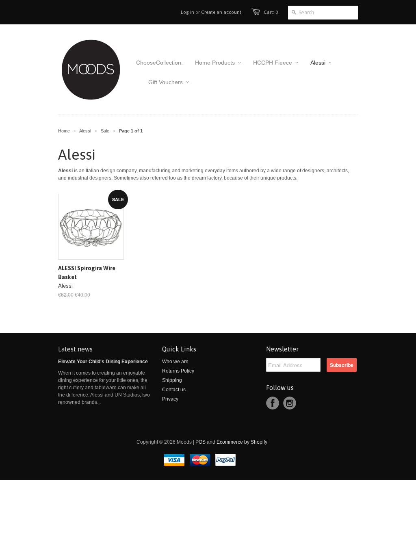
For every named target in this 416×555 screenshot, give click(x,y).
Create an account (221, 12)
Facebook (272, 403)
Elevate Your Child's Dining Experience (103, 361)
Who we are (175, 361)
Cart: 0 (271, 12)
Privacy (170, 399)
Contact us (174, 389)
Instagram (289, 403)
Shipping (172, 380)
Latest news (75, 349)
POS (200, 442)
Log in (187, 12)
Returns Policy (178, 371)
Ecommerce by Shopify (242, 442)
